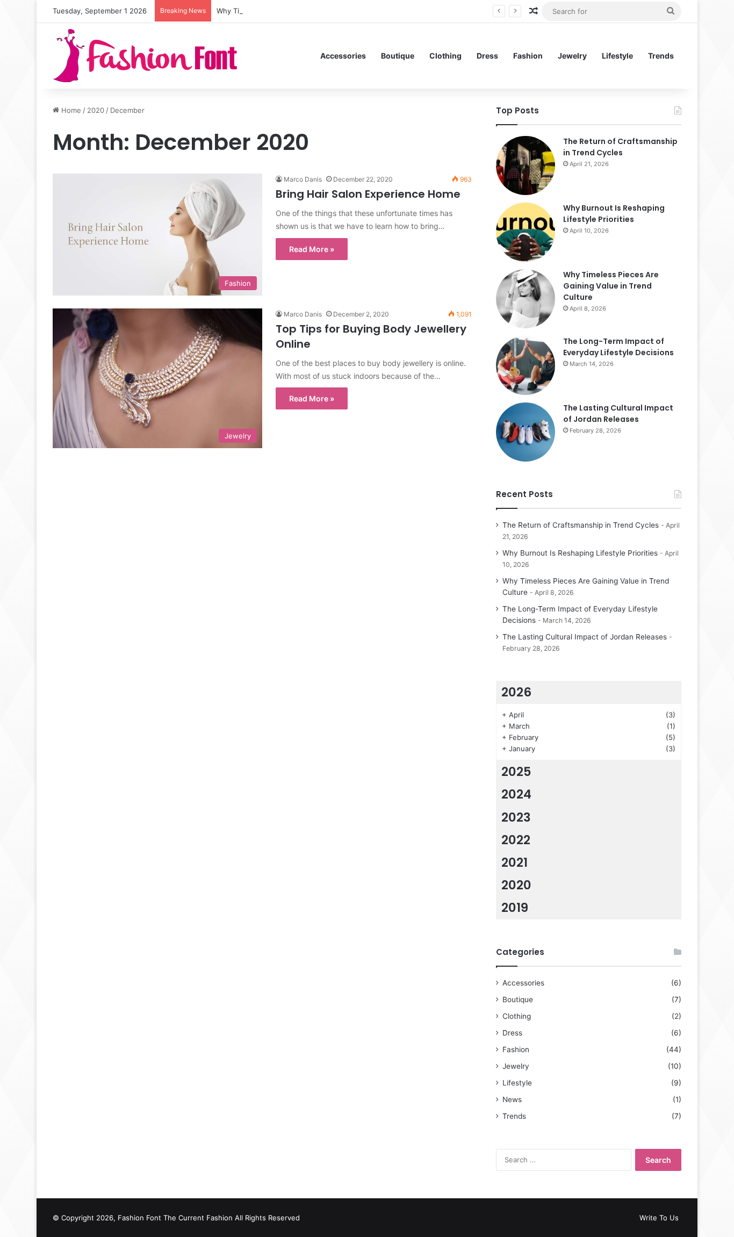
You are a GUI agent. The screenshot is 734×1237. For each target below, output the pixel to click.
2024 (516, 794)
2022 (515, 839)
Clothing (445, 55)
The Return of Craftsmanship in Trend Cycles (620, 147)
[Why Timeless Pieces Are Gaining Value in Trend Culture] (525, 298)
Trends (661, 55)
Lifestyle (617, 55)
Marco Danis (303, 179)
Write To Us (659, 1217)
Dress (487, 55)
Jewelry (572, 55)
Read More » (311, 249)
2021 (514, 862)
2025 (516, 771)
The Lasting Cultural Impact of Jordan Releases (618, 413)
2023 (516, 817)
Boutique (397, 55)
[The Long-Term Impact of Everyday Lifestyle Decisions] (525, 365)
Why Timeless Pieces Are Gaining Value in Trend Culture (311, 10)
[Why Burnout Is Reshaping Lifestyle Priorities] (525, 232)
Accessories (343, 55)
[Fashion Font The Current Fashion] (146, 55)
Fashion (528, 55)
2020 (95, 110)
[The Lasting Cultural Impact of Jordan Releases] (525, 432)
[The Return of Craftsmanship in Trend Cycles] (525, 165)
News (512, 1099)
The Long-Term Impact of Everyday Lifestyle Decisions (618, 347)
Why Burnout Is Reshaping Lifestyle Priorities (614, 214)
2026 (516, 692)
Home (70, 110)
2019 (514, 907)
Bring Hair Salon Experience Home (368, 194)
